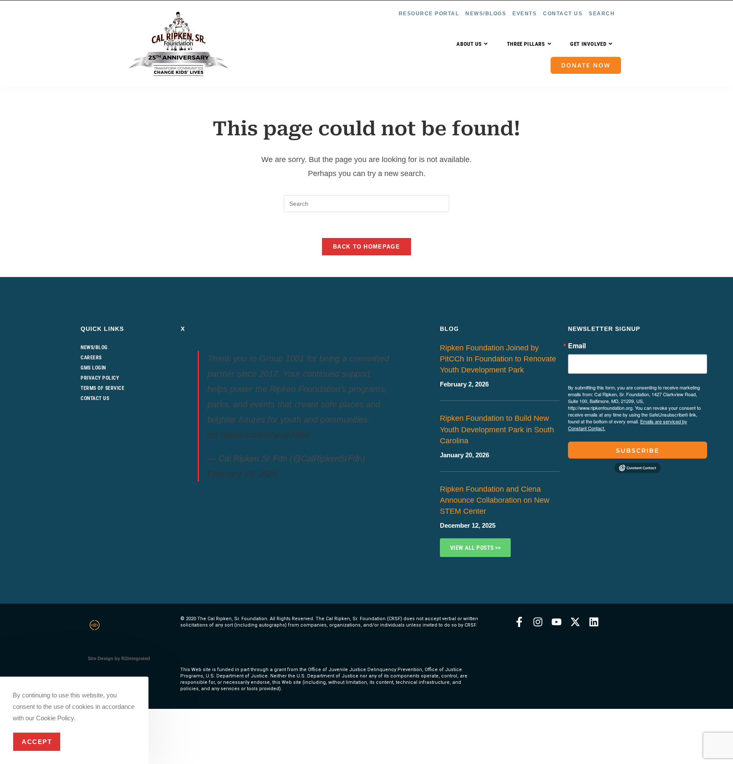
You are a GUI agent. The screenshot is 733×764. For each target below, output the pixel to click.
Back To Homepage (366, 246)
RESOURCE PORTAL (429, 14)
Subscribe (637, 450)
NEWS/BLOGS (485, 14)
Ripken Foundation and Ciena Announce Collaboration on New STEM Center (494, 500)
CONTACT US (562, 14)
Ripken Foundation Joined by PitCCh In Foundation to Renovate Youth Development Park (498, 359)
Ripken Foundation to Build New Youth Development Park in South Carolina (497, 429)
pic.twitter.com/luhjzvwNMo (258, 434)
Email (577, 345)
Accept (37, 741)
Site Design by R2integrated (119, 658)
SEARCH (602, 14)
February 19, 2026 (242, 474)
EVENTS (524, 14)
